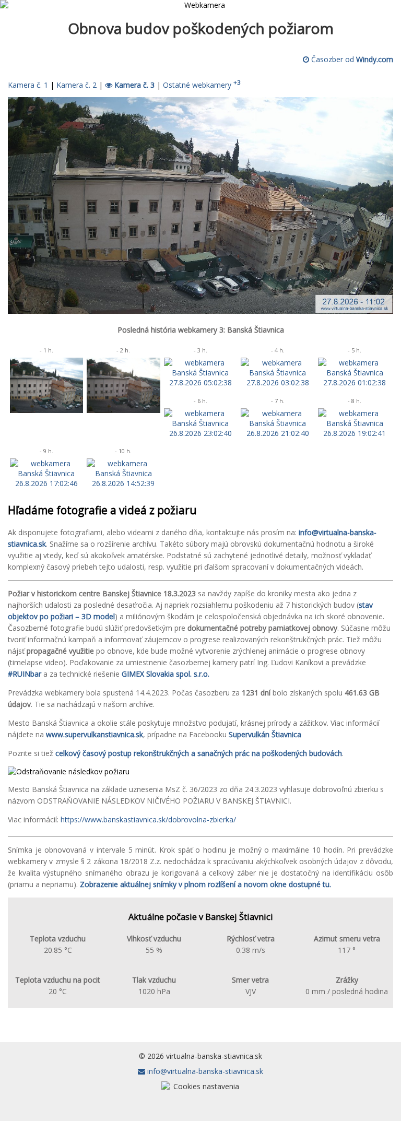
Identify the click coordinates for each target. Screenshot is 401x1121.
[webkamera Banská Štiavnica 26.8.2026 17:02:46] (46, 483)
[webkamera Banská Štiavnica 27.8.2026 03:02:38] (277, 382)
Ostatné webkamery (202, 85)
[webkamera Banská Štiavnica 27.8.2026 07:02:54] (123, 410)
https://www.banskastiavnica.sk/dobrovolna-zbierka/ (148, 819)
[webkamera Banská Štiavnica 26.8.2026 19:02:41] (354, 433)
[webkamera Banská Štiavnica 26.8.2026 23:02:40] (200, 433)
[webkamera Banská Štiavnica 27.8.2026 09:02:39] (46, 410)
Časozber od (351, 59)
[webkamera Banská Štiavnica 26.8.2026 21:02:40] (277, 433)
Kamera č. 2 (76, 85)
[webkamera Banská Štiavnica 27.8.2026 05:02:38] (200, 382)
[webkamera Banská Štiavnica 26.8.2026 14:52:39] (123, 483)
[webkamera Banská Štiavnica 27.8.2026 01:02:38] (354, 382)
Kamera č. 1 (28, 85)
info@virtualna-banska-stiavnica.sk (204, 1071)
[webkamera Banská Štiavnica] (200, 311)
